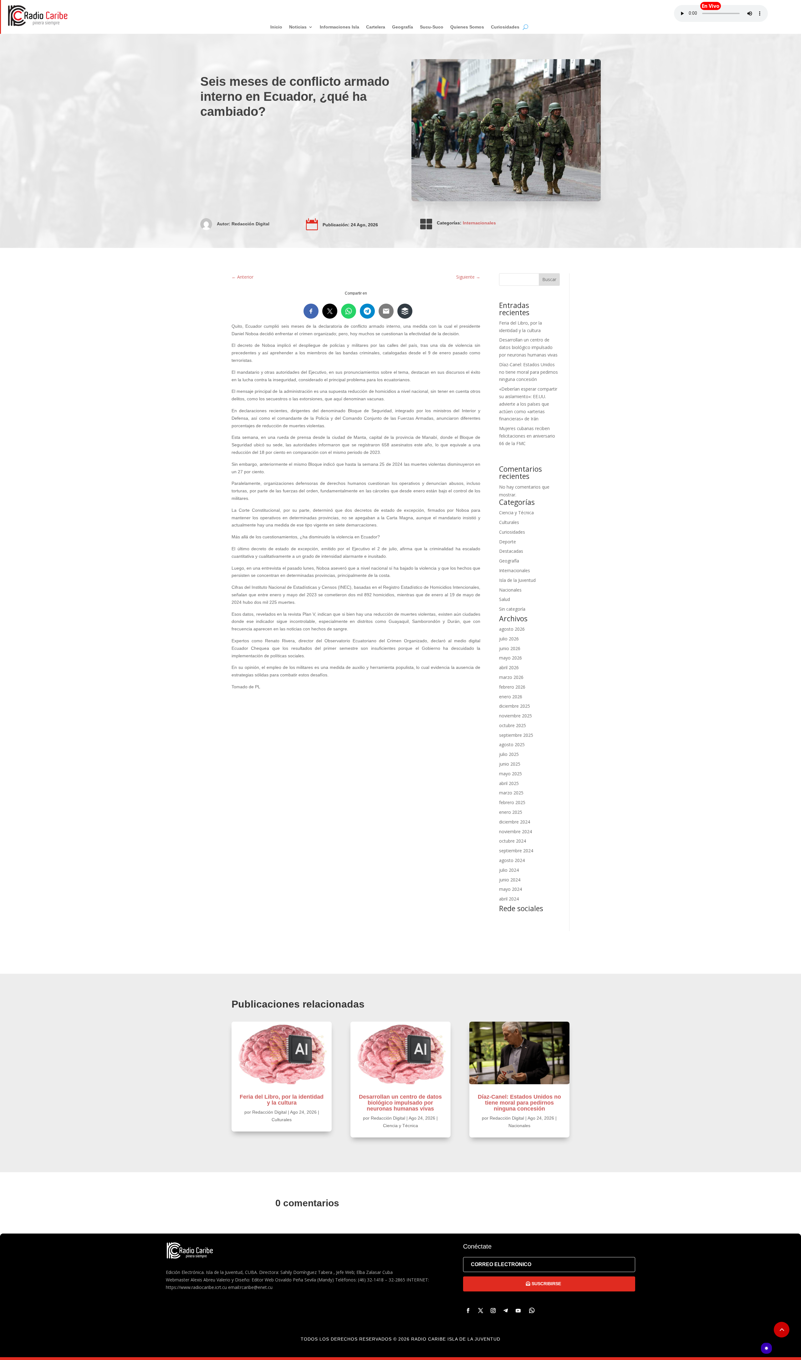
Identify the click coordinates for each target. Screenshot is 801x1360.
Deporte (507, 542)
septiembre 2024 (516, 851)
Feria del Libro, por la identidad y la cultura (282, 1100)
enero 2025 (510, 812)
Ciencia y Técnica (516, 513)
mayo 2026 (510, 658)
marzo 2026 (511, 677)
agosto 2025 (512, 744)
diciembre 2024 (514, 822)
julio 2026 (509, 639)
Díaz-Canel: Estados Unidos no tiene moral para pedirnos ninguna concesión (528, 372)
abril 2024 (509, 899)
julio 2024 (509, 870)
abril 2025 (509, 783)
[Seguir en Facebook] (468, 1311)
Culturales (509, 522)
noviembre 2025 (515, 716)
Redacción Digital (250, 223)
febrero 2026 (512, 687)
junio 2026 (509, 648)
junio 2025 (509, 764)
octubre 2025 (512, 725)
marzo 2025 (511, 793)
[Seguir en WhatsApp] (532, 1310)
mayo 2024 (510, 889)
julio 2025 (509, 754)
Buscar (549, 279)
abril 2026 (509, 667)
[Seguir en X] (481, 1311)
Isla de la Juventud (517, 580)
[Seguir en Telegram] (506, 1311)
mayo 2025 (510, 774)
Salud (504, 599)
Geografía (509, 561)
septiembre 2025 (516, 735)
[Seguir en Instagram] (493, 1311)
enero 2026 (510, 697)
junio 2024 (509, 880)
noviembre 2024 (515, 831)
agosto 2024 (512, 860)
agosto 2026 (512, 629)
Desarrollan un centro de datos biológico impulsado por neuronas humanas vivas (528, 347)
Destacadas (511, 551)
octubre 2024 (512, 841)
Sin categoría (512, 609)
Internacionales (479, 222)
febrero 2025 (512, 802)
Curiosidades (512, 532)
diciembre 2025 (514, 706)
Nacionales (510, 590)
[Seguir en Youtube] (518, 1311)
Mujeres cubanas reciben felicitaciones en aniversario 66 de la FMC (527, 435)
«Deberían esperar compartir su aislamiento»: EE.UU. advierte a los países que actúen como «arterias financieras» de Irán (528, 404)
